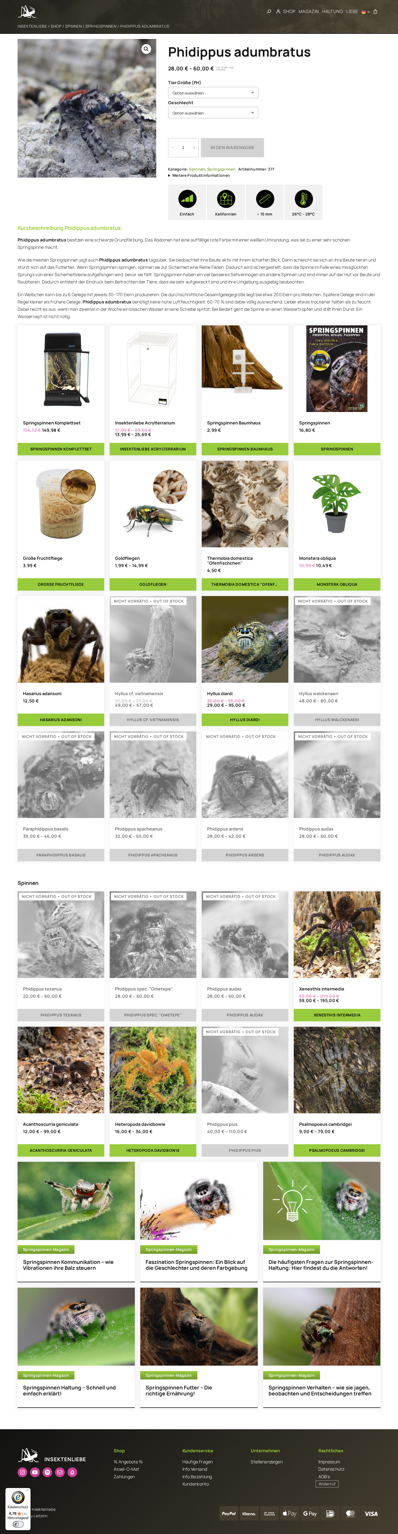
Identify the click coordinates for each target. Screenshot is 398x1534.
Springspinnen (101, 26)
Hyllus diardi (220, 693)
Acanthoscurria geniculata (50, 1124)
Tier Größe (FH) (184, 83)
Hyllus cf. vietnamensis (139, 693)
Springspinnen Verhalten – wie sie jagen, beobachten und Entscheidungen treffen (320, 1390)
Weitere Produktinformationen (201, 175)
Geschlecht (180, 103)
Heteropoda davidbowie (140, 1124)
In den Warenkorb (232, 148)
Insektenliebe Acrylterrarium (145, 422)
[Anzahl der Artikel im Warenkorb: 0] (375, 11)
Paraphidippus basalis (45, 828)
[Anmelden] (278, 11)
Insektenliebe (32, 26)
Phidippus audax (316, 828)
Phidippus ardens (225, 828)
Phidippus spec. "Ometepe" (144, 988)
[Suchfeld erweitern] (269, 11)
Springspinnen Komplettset (52, 422)
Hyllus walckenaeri (318, 693)
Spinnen (73, 26)
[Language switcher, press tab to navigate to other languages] (365, 12)
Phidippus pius (222, 1124)
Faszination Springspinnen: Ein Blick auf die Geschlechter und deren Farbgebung (196, 1265)
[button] (146, 49)
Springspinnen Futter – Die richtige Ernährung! (179, 1390)
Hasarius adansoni (42, 693)
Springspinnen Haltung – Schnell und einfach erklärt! (69, 1390)
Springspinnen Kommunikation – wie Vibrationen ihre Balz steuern (68, 1265)
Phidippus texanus (42, 988)
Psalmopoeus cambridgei (325, 1124)
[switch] (18, 1524)
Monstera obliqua (317, 558)
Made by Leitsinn (33, 1515)
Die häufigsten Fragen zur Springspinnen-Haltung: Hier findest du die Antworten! (321, 1265)
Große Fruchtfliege (43, 558)
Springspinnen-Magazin (46, 1249)
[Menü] (27, 1491)
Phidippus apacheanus (138, 828)
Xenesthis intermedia (321, 988)
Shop (56, 26)
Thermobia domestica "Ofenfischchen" (230, 560)
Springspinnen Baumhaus (234, 422)
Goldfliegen (127, 558)
